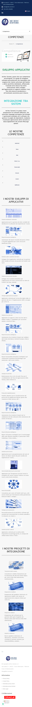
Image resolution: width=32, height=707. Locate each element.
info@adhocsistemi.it (9, 6)
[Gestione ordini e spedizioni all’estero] (13, 250)
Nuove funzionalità (6, 490)
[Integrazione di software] (16, 586)
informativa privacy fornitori (9, 686)
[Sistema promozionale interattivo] (13, 270)
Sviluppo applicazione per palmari (10, 295)
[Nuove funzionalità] (13, 484)
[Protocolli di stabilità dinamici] (13, 386)
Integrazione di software (10, 592)
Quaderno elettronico (9, 633)
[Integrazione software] (16, 606)
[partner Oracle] (13, 697)
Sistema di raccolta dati (7, 315)
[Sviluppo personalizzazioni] (13, 503)
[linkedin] (2, 13)
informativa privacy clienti (9, 683)
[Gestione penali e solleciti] (13, 523)
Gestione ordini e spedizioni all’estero (10, 256)
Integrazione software (10, 612)
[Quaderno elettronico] (16, 627)
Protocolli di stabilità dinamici (8, 393)
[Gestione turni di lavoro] (13, 445)
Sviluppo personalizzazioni (8, 510)
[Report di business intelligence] (13, 231)
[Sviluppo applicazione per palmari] (13, 289)
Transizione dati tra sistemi (11, 571)
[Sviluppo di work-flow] (13, 367)
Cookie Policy (6, 681)
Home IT (11, 44)
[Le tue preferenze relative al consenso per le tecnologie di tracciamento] (3, 704)
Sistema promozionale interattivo (9, 276)
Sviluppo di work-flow (7, 373)
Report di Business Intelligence (9, 432)
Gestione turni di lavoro (7, 451)
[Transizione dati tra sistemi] (16, 565)
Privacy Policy (6, 678)
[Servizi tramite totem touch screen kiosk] (13, 464)
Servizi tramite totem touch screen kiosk (11, 471)
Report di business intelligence (9, 237)
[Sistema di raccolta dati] (13, 309)
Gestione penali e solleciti (8, 529)
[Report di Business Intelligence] (13, 425)
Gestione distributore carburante (9, 219)
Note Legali (5, 689)
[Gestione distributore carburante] (13, 213)
